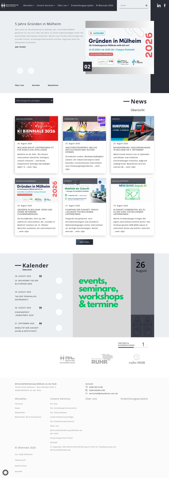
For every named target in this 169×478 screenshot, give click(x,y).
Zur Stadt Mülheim (24, 454)
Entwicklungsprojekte (82, 5)
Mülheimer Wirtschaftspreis (28, 417)
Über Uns (19, 85)
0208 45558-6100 (97, 390)
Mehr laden (84, 242)
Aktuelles (28, 5)
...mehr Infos (31, 167)
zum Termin (20, 47)
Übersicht (138, 110)
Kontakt (36, 85)
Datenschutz (21, 466)
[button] (5, 472)
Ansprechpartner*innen (61, 438)
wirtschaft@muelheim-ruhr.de (103, 393)
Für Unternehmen (58, 412)
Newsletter (53, 85)
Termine (19, 404)
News (17, 408)
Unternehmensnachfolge (61, 417)
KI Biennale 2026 (104, 5)
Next (31, 71)
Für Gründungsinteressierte (63, 408)
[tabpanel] (67, 359)
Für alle (53, 404)
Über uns (62, 5)
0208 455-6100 (96, 387)
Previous (20, 71)
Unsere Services (45, 5)
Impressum (20, 460)
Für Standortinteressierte (62, 421)
